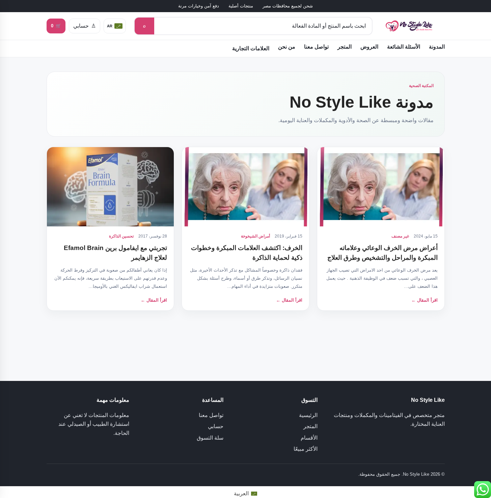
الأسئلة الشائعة (403, 47)
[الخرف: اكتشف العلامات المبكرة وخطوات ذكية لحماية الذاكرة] (245, 186)
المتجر (344, 47)
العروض (369, 47)
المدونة (437, 47)
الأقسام (309, 438)
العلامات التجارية (250, 48)
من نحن (286, 47)
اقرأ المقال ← (424, 300)
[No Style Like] (413, 26)
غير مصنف (400, 236)
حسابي (215, 426)
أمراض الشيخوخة (255, 236)
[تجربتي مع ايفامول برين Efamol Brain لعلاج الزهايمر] (110, 186)
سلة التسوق (210, 438)
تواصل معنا (316, 47)
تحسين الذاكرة (121, 236)
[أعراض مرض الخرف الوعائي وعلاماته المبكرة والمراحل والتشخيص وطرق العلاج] (380, 186)
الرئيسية (308, 415)
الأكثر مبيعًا (306, 449)
